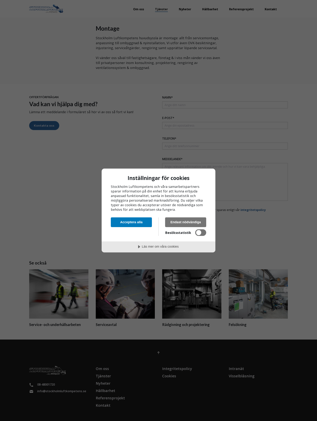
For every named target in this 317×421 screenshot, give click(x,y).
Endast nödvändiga (185, 222)
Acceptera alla (131, 222)
